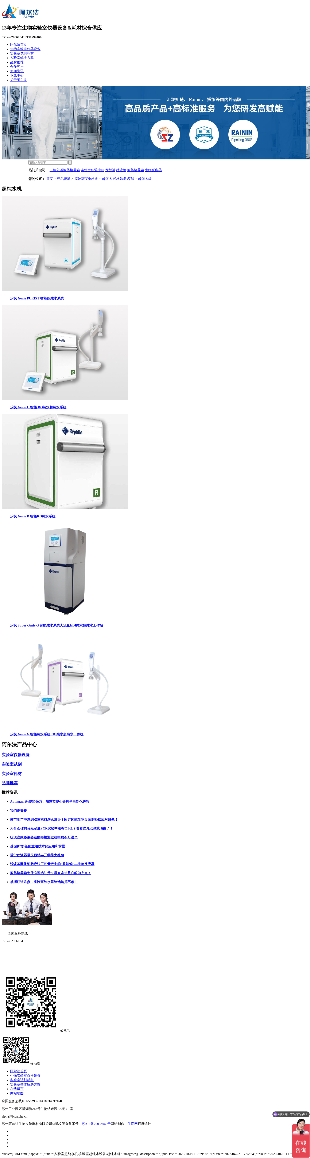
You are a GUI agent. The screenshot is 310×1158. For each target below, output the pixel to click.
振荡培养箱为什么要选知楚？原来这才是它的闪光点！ (50, 873)
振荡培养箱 (135, 170)
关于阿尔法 (18, 80)
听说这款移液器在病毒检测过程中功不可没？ (44, 837)
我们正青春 (18, 810)
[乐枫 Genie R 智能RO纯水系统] (65, 508)
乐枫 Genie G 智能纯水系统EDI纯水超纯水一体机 (47, 734)
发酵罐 (110, 170)
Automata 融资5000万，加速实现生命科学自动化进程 (49, 801)
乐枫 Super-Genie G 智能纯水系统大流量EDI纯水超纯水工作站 (56, 625)
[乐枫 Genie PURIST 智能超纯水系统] (65, 290)
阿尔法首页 (18, 44)
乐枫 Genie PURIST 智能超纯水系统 (37, 298)
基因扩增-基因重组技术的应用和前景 (37, 846)
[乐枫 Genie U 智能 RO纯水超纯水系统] (65, 399)
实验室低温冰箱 (92, 170)
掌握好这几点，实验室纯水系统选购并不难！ (44, 882)
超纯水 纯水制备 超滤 (118, 178)
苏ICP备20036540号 (96, 1124)
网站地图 (17, 1093)
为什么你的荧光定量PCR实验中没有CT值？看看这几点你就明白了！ (61, 828)
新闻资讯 (17, 71)
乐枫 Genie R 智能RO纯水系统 (32, 516)
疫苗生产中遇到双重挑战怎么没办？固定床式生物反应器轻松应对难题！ (64, 819)
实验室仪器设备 (86, 178)
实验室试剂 (12, 764)
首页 (50, 178)
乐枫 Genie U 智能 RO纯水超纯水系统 (38, 407)
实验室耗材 (12, 773)
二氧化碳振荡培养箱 (65, 170)
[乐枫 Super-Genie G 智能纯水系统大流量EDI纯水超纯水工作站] (65, 616)
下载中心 (17, 75)
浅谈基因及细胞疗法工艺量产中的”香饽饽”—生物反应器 (52, 864)
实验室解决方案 (22, 58)
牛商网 (133, 1124)
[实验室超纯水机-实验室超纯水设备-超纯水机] (20, 16)
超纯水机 (144, 178)
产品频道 (64, 178)
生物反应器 (153, 170)
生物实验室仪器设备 (25, 49)
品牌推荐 (17, 62)
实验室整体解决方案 (25, 1084)
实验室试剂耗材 (22, 53)
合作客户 (17, 66)
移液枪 (121, 170)
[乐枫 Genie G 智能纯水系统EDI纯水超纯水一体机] (65, 726)
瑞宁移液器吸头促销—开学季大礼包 (37, 855)
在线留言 (17, 1089)
